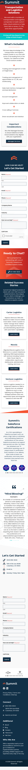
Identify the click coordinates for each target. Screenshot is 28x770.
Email (6, 190)
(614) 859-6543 (12, 560)
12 (22, 472)
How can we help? (9, 220)
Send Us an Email (11, 715)
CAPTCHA (4, 231)
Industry (4, 213)
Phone (6, 198)
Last (2, 187)
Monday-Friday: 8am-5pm (16, 573)
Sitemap (14, 695)
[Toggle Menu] (26, 2)
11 (20, 472)
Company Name (6, 205)
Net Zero (8, 735)
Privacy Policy (7, 693)
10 (19, 472)
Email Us (9, 569)
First (2, 180)
